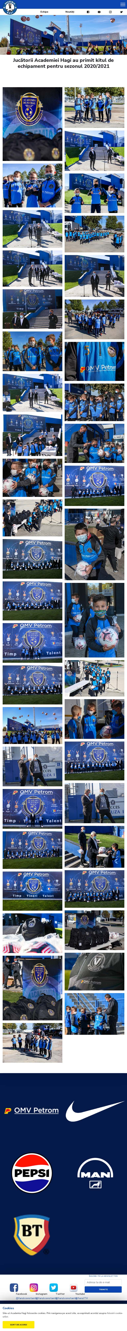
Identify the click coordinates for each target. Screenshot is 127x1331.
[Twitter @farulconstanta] (53, 1287)
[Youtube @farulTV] (73, 1287)
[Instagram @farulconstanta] (33, 1287)
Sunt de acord (18, 1324)
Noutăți (69, 11)
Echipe (44, 11)
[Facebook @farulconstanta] (13, 1287)
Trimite (103, 1289)
